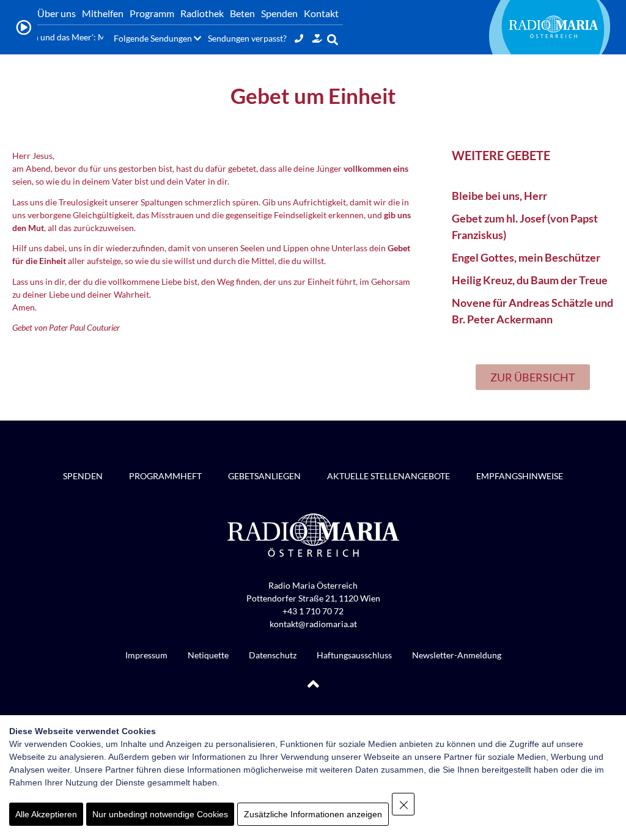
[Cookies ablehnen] (403, 804)
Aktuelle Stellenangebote (388, 476)
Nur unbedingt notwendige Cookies (160, 814)
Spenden (83, 476)
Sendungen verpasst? (247, 38)
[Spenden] (317, 38)
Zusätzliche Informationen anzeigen (313, 814)
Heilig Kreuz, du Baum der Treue (530, 280)
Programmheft (165, 476)
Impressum (146, 655)
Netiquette (208, 655)
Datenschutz (272, 655)
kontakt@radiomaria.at (313, 624)
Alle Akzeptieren (46, 814)
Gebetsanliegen (264, 476)
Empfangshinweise (519, 476)
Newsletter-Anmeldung (456, 655)
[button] (333, 39)
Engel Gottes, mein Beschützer (526, 257)
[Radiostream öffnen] (23, 27)
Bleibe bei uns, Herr (499, 195)
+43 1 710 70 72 (313, 611)
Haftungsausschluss (354, 655)
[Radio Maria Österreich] (553, 27)
